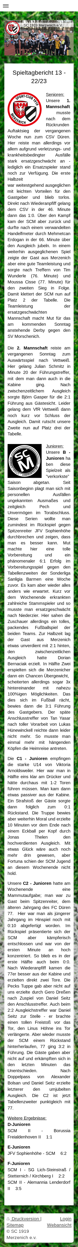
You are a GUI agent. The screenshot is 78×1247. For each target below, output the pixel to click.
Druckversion (25, 1218)
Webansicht (59, 1224)
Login (66, 1218)
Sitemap (15, 1224)
